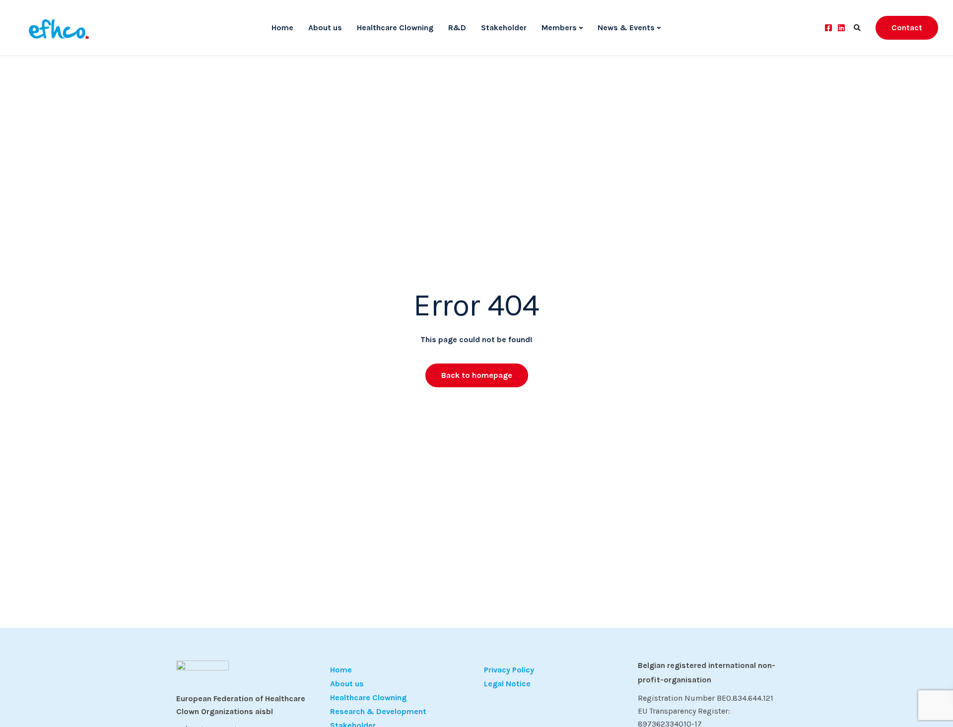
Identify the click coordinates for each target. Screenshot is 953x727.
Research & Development (378, 711)
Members (559, 27)
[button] (22, 705)
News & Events (626, 27)
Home (282, 27)
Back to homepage (476, 375)
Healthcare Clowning (395, 27)
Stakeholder (504, 27)
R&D (457, 27)
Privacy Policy (509, 669)
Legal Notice (507, 683)
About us (325, 27)
